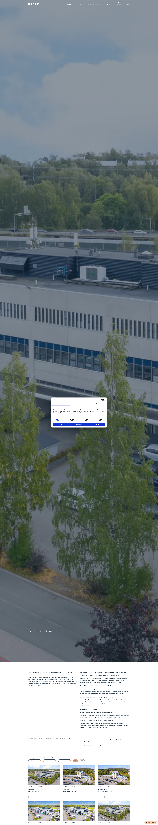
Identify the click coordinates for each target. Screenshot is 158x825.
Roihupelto (82, 678)
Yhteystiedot (127, 2)
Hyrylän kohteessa (117, 723)
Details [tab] (79, 403)
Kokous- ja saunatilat (93, 4)
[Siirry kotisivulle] (33, 3)
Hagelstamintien (100, 703)
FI (118, 2)
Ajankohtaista (107, 4)
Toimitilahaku (70, 4)
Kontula (88, 678)
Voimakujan (92, 703)
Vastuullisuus (119, 4)
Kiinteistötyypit (48, 757)
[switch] (72, 420)
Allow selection (79, 424)
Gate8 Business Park (97, 699)
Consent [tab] (60, 403)
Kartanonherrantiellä (92, 691)
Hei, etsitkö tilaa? (150, 822)
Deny (61, 424)
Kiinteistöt (81, 4)
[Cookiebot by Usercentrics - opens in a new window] (100, 400)
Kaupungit (31, 757)
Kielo (128, 4)
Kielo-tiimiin (89, 745)
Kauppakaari (83, 715)
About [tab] (97, 403)
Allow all (97, 424)
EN (121, 2)
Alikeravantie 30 (91, 715)
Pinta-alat (61, 757)
